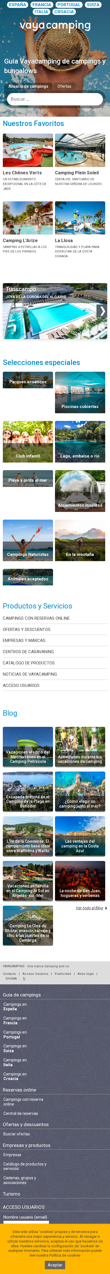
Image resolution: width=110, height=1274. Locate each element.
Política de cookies (64, 1255)
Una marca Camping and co (48, 966)
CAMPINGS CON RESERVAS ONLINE (36, 618)
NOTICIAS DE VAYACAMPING (30, 674)
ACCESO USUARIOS (21, 685)
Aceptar (55, 1265)
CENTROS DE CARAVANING (28, 651)
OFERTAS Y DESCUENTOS (26, 629)
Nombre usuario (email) (25, 1217)
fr (24, 978)
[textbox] (55, 99)
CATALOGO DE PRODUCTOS (29, 663)
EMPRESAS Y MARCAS (24, 640)
